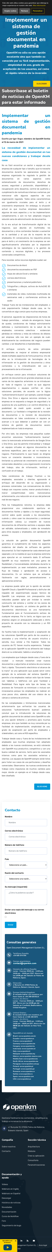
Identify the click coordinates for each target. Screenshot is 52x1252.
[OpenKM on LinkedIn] (21, 1241)
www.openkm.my (28, 1054)
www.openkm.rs (26, 1074)
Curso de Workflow (10, 1216)
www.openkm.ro (28, 1071)
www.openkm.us (24, 1079)
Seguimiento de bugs (11, 1225)
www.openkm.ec (27, 1038)
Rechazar (24, 11)
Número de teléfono (14, 845)
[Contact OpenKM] (34, 1241)
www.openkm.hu (28, 1046)
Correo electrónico (14, 831)
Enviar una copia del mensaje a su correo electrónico (24, 911)
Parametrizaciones (36, 1165)
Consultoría (33, 1160)
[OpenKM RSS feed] (27, 1241)
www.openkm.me (30, 1059)
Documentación (9, 1212)
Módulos (31, 1151)
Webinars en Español (11, 1193)
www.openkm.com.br (27, 1036)
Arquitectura (34, 1146)
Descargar (6, 1198)
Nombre (8, 817)
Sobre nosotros (8, 1146)
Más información (39, 5)
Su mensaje (16, 887)
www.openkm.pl (26, 1066)
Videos (5, 1184)
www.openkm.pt (27, 1069)
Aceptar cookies (10, 11)
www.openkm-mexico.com (30, 1056)
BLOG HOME (42, 787)
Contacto (6, 1151)
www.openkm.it (23, 1051)
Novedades (7, 1207)
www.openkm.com (26, 1076)
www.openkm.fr (26, 1041)
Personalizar (37, 11)
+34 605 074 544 (19, 955)
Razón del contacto (14, 873)
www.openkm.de (28, 1043)
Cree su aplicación (36, 1156)
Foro (4, 1221)
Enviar (10, 925)
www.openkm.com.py (30, 1064)
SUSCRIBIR (42, 84)
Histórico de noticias (11, 1203)
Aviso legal (43, 1245)
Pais (7, 859)
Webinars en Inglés (10, 1189)
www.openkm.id (28, 1049)
